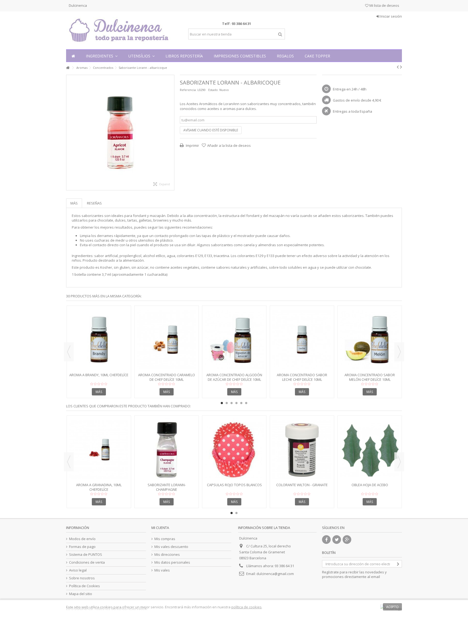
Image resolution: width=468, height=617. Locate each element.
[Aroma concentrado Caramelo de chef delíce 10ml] (166, 339)
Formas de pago (82, 546)
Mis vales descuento (171, 546)
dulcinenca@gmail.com (275, 573)
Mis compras (164, 539)
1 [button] (222, 403)
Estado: (213, 90)
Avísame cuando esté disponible (210, 130)
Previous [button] (69, 351)
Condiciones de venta (87, 562)
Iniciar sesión (390, 16)
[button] (101, 56)
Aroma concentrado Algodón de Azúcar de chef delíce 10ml (234, 377)
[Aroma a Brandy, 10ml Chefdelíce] (98, 339)
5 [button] (241, 403)
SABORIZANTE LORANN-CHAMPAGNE (167, 487)
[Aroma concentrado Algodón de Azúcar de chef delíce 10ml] (234, 339)
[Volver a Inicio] (67, 67)
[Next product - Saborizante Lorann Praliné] (401, 67)
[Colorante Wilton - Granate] (302, 449)
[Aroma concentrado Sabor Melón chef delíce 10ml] (369, 339)
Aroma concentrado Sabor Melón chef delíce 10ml (369, 377)
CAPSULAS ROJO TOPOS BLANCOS (234, 484)
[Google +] (347, 539)
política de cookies (246, 607)
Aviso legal (78, 570)
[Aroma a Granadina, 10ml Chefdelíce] (98, 449)
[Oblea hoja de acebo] (369, 449)
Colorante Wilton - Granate (302, 484)
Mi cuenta (160, 527)
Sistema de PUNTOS (85, 554)
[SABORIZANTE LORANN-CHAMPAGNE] (166, 449)
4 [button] (236, 403)
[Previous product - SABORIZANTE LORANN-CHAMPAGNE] (398, 67)
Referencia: (188, 90)
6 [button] (246, 403)
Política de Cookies (84, 586)
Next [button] (399, 351)
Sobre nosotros (82, 578)
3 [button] (231, 403)
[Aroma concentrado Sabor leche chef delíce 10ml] (302, 339)
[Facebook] (326, 539)
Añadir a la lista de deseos (229, 145)
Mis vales (162, 570)
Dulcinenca (78, 5)
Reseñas (94, 203)
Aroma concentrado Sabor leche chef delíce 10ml (302, 377)
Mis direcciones (167, 554)
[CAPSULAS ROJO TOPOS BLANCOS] (234, 449)
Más (74, 203)
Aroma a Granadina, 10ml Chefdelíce (99, 487)
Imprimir (192, 145)
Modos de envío (82, 539)
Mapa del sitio (80, 594)
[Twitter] (336, 539)
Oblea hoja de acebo (370, 484)
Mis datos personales (172, 562)
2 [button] (227, 403)
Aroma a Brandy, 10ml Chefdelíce (98, 374)
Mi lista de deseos (384, 5)
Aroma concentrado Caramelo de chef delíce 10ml (166, 377)
